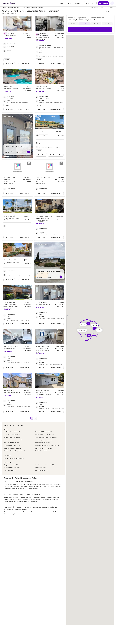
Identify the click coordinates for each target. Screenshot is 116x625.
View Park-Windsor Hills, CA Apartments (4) (47, 445)
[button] (94, 325)
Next (90, 29)
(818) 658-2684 (7, 395)
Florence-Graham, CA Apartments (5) (14, 451)
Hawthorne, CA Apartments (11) (43, 440)
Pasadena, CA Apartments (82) (43, 432)
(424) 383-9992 (7, 351)
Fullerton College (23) (10, 470)
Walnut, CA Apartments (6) (42, 442)
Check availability (23, 63)
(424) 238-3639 (40, 307)
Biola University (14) (40, 467)
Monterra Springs (9, 86)
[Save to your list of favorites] (29, 19)
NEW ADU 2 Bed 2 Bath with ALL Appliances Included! (43, 348)
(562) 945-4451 (40, 353)
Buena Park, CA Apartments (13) (13, 440)
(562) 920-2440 (7, 309)
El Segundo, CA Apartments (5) (43, 448)
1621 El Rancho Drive (9, 216)
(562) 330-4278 (40, 40)
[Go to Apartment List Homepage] (8, 3)
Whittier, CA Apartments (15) (12, 437)
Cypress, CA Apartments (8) (12, 445)
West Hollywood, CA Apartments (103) (46, 437)
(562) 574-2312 (39, 137)
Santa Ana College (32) (41, 470)
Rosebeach (11, 33)
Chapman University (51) (11, 465)
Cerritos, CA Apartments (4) (42, 451)
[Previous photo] (4, 23)
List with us (91, 3)
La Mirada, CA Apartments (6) (12, 432)
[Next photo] (30, 23)
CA (21, 7)
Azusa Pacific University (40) (12, 467)
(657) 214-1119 (39, 397)
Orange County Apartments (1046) (14, 458)
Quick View (9, 63)
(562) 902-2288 (40, 223)
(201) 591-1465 (7, 91)
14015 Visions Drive (9, 390)
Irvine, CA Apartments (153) (11, 442)
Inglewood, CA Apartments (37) (13, 448)
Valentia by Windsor (42, 86)
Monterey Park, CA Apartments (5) (44, 434)
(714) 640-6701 (7, 38)
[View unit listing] (28, 152)
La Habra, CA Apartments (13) (12, 434)
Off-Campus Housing (13, 7)
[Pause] (30, 116)
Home (4, 7)
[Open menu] (112, 3)
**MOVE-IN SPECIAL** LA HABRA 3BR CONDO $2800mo (11, 304)
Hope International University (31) (44, 465)
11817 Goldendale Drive (10, 346)
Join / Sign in (103, 3)
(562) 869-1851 (7, 265)
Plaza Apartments (41, 132)
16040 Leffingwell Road (10, 260)
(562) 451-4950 (40, 91)
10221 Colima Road (41, 302)
